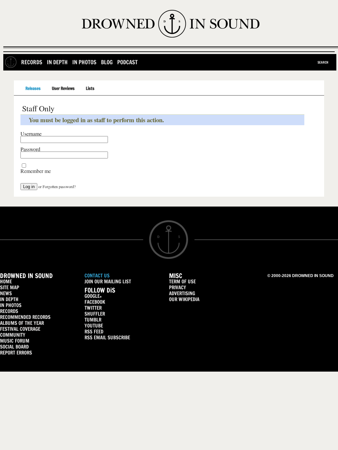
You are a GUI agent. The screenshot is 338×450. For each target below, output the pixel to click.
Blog (107, 62)
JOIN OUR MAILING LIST (107, 281)
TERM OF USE (182, 281)
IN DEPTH (9, 299)
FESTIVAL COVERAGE (20, 328)
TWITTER (93, 307)
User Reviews (63, 88)
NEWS (6, 293)
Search (323, 62)
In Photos (84, 62)
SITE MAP (9, 287)
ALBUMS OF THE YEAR (22, 323)
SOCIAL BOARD (14, 346)
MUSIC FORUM (14, 340)
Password (30, 149)
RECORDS (9, 311)
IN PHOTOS (10, 305)
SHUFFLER (94, 313)
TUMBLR (92, 319)
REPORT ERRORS (16, 352)
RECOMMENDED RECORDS (25, 317)
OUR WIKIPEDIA (184, 299)
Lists (90, 88)
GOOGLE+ (93, 296)
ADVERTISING (182, 293)
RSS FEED (93, 331)
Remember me (35, 171)
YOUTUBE (93, 325)
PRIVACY (177, 287)
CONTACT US (97, 275)
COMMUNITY (12, 334)
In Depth (57, 62)
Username (31, 133)
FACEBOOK (94, 301)
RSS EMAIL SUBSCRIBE (107, 337)
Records (31, 62)
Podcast (127, 62)
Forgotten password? (59, 186)
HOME (6, 281)
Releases (33, 88)
